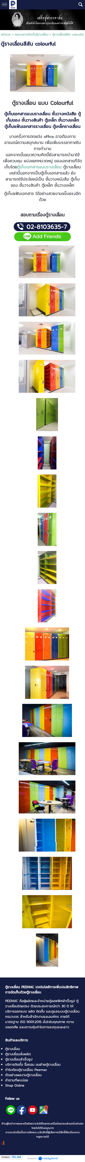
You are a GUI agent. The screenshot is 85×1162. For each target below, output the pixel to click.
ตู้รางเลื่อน (12, 1048)
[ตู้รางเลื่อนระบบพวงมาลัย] (47, 376)
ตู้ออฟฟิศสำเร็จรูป (62, 1000)
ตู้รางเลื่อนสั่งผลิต (18, 1054)
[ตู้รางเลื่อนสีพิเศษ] (47, 414)
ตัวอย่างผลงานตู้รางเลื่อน (23, 1074)
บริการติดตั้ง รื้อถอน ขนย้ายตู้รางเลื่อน (33, 1064)
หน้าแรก (6, 34)
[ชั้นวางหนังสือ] (47, 491)
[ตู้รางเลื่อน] (47, 261)
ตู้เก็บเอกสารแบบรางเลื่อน (39, 167)
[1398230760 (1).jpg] (42, 72)
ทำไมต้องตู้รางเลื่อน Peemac (26, 1069)
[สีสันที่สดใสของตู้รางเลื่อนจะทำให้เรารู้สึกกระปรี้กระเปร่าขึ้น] (47, 300)
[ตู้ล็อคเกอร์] (47, 720)
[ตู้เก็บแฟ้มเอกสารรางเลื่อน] (47, 338)
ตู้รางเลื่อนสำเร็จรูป (18, 1059)
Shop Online (14, 1085)
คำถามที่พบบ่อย (16, 1080)
